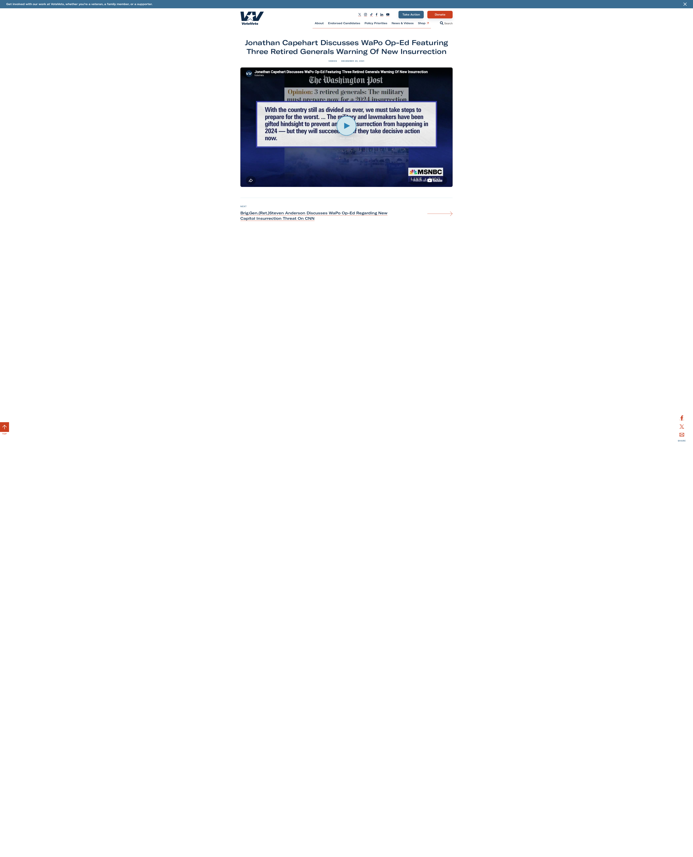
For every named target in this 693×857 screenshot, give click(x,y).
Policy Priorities (376, 23)
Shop (422, 24)
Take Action (411, 14)
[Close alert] (685, 4)
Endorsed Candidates (344, 23)
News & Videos (403, 23)
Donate (440, 15)
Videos (332, 61)
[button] (442, 23)
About (319, 23)
